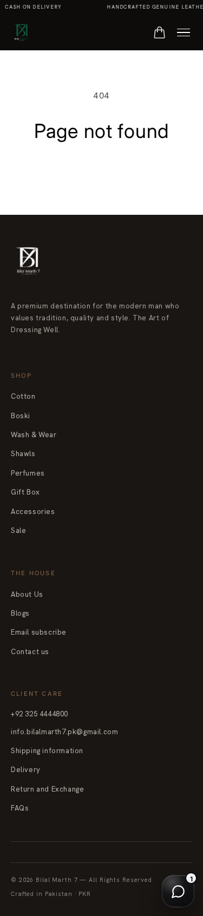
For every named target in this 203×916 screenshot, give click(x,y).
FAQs (20, 808)
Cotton (23, 396)
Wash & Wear (34, 434)
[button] (160, 32)
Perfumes (28, 473)
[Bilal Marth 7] (21, 32)
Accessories (33, 511)
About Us (27, 594)
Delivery (26, 769)
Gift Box (25, 492)
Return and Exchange (47, 789)
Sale (18, 530)
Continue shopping (101, 169)
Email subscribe (39, 632)
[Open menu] (183, 32)
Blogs (20, 613)
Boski (20, 415)
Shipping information (47, 750)
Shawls (23, 453)
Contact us (30, 651)
